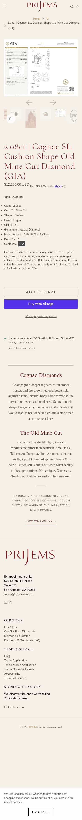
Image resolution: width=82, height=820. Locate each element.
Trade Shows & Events (19, 669)
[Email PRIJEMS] (6, 603)
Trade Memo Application (20, 664)
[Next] (52, 102)
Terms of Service (15, 678)
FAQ (7, 656)
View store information (22, 348)
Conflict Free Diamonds (20, 631)
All (47, 18)
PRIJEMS (33, 727)
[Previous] (29, 102)
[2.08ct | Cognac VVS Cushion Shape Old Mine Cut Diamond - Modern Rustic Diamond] (41, 67)
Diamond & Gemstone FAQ (22, 640)
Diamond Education (17, 635)
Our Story (10, 627)
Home (36, 18)
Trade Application (15, 660)
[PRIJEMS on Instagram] (10, 603)
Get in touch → (14, 707)
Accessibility (12, 673)
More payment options (41, 316)
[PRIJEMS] (41, 6)
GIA (21, 243)
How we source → (41, 520)
